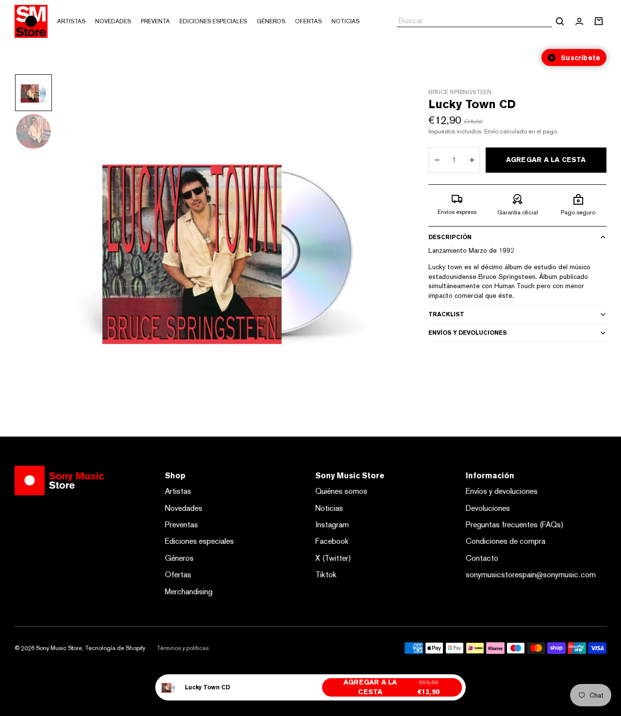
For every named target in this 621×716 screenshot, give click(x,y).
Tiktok (326, 574)
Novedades (183, 508)
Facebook (332, 541)
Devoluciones (488, 508)
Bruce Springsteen (459, 92)
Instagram (332, 524)
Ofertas (178, 574)
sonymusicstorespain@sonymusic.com (531, 574)
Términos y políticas (183, 648)
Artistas (178, 491)
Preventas (181, 524)
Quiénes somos (341, 491)
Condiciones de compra (505, 541)
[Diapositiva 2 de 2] (33, 131)
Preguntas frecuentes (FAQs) (515, 524)
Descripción (450, 237)
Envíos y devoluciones (467, 332)
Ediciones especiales (199, 541)
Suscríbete (580, 58)
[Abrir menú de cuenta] (579, 21)
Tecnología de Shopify (115, 648)
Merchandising (188, 591)
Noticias (329, 508)
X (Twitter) (333, 558)
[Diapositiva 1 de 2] (33, 92)
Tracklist (446, 314)
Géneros (179, 558)
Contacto (482, 558)
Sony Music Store (59, 648)
